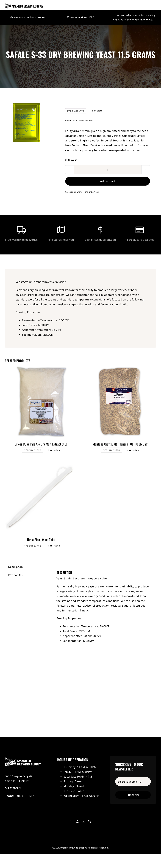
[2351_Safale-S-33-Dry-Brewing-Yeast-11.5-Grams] (26, 122)
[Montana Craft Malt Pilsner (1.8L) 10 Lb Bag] (120, 367)
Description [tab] (15, 567)
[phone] (89, 821)
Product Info (75, 111)
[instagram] (77, 821)
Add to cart (107, 181)
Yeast (96, 191)
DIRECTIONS (13, 788)
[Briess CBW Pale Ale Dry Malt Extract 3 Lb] (41, 367)
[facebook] (71, 821)
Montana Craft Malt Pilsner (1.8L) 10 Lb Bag (120, 443)
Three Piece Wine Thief (41, 539)
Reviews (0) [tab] (15, 575)
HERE (40, 17)
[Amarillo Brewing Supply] (24, 4)
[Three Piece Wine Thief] (41, 463)
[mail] (83, 821)
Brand (80, 191)
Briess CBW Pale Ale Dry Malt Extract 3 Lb (40, 443)
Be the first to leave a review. (79, 120)
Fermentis (88, 191)
